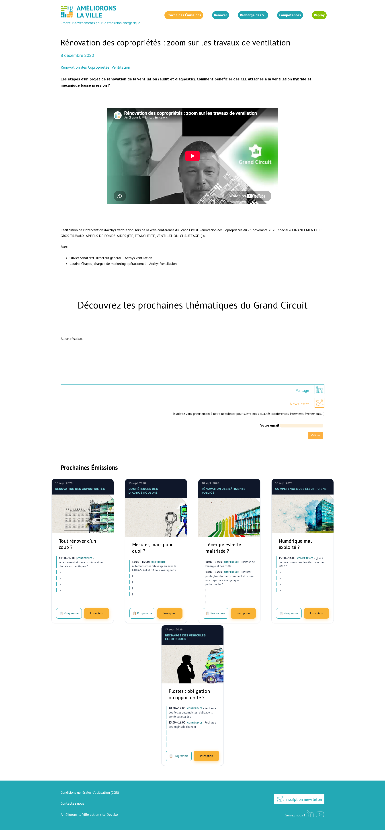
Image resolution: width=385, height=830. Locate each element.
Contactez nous (72, 803)
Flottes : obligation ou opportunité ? (189, 694)
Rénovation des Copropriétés (85, 67)
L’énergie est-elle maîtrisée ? (223, 547)
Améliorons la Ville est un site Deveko (89, 814)
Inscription (96, 613)
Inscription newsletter (303, 799)
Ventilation (121, 67)
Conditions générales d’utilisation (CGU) (90, 792)
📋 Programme (69, 613)
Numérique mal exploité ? (295, 544)
